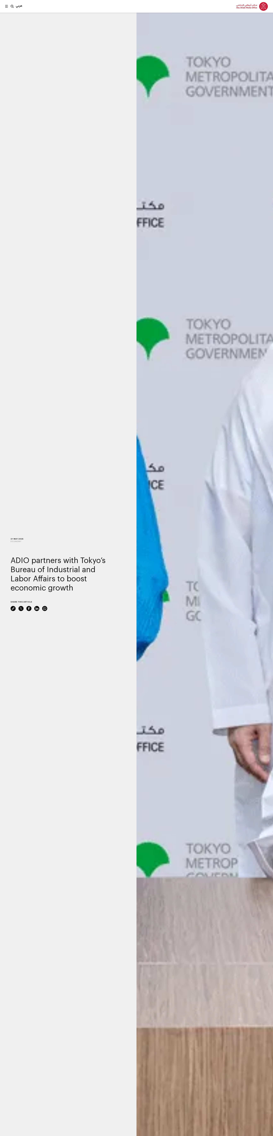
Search (12, 6)
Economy (16, 541)
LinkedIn (36, 608)
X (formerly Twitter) (21, 608)
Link (13, 608)
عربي (19, 5)
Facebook (28, 608)
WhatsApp (44, 608)
